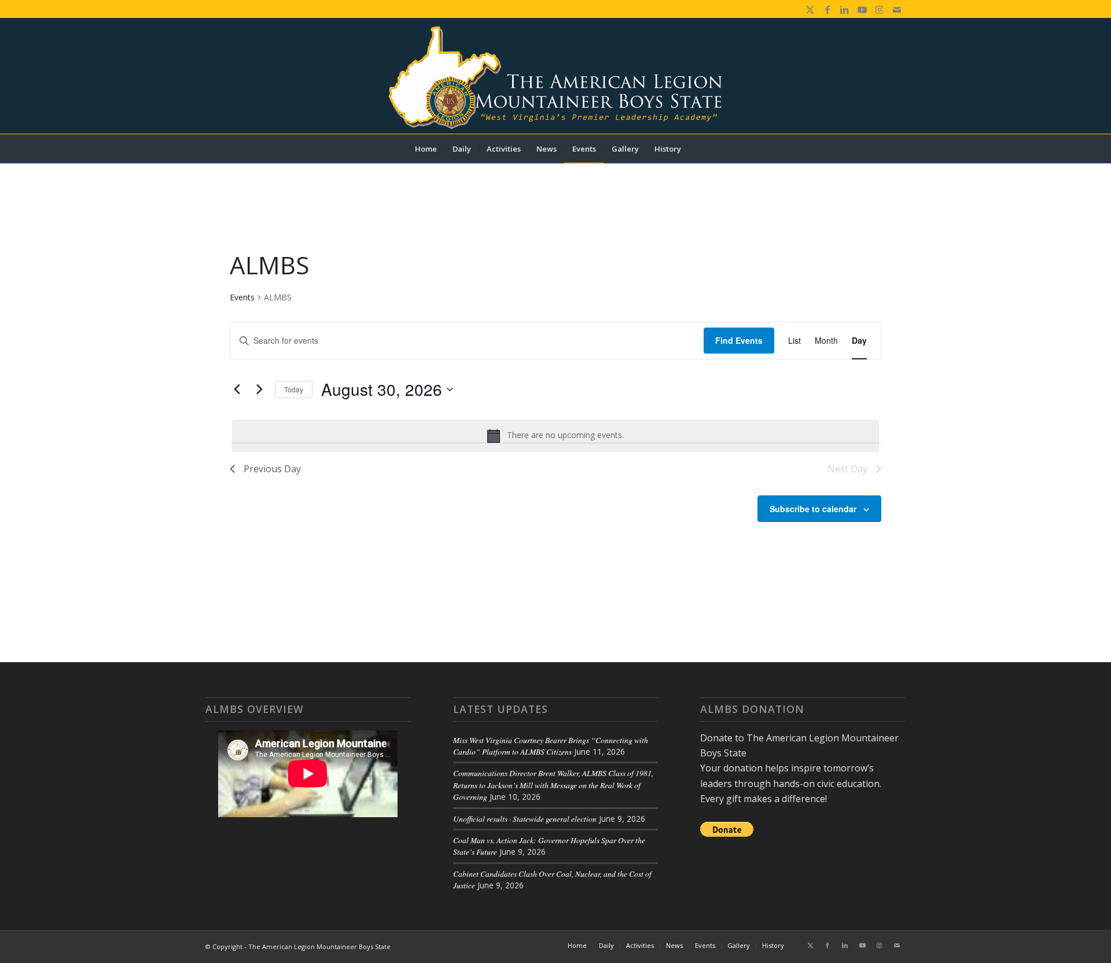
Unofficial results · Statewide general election (525, 818)
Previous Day (272, 468)
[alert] (555, 436)
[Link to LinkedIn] (844, 8)
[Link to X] (809, 8)
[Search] (696, 148)
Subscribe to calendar (813, 508)
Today (293, 389)
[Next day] (259, 389)
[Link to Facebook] (827, 8)
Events (242, 297)
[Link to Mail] (897, 8)
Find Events (739, 340)
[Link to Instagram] (879, 8)
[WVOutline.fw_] (555, 76)
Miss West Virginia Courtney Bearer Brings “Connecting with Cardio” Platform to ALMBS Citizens (550, 745)
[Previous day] (237, 389)
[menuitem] (425, 148)
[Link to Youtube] (862, 8)
